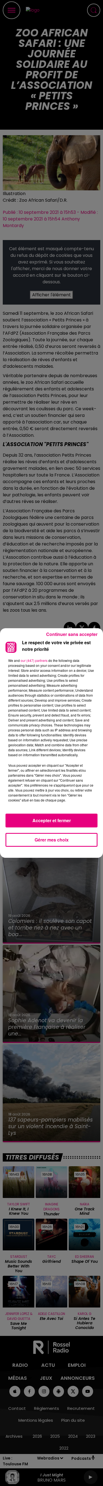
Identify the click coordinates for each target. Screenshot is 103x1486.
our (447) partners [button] (34, 660)
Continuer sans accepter (72, 634)
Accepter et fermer (51, 820)
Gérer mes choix (52, 840)
